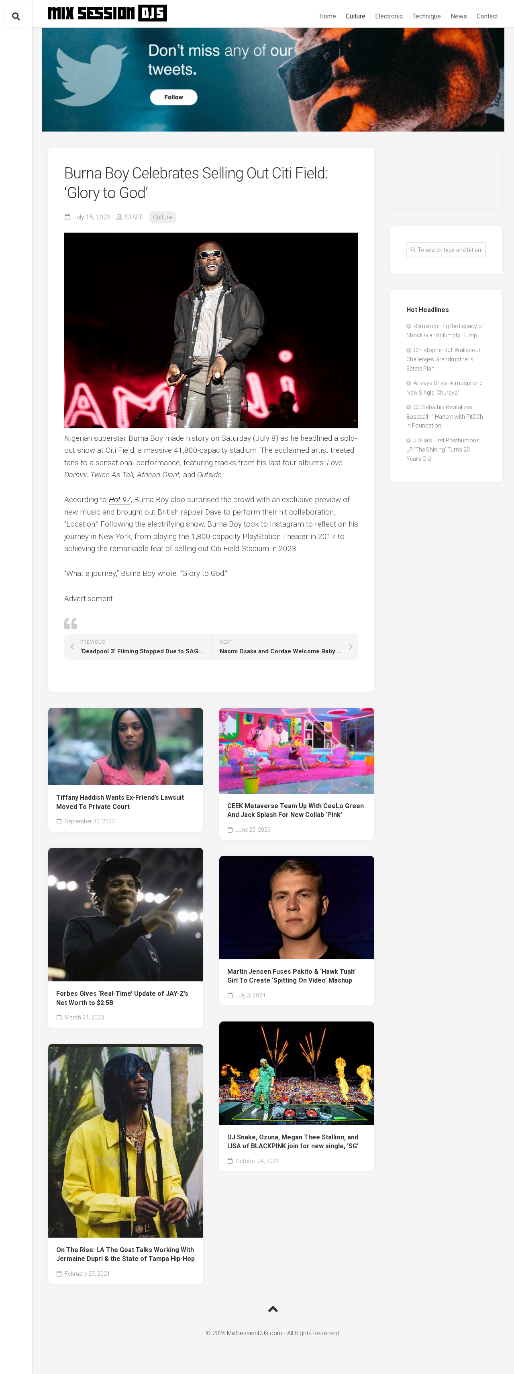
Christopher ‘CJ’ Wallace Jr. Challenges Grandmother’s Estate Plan (443, 359)
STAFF (134, 217)
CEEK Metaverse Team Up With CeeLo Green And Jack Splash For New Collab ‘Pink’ (295, 810)
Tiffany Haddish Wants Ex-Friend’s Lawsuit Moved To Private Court (120, 802)
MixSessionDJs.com (254, 1333)
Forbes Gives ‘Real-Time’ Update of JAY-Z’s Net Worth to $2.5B (122, 998)
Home (327, 16)
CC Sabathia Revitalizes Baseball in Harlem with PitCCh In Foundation (444, 416)
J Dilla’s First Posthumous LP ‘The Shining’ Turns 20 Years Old (442, 449)
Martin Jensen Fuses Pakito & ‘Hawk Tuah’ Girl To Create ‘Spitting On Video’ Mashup (291, 976)
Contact (487, 16)
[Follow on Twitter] (273, 80)
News (459, 16)
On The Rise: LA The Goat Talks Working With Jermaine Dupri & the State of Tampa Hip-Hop (125, 1254)
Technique (426, 16)
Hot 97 (120, 499)
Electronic (389, 16)
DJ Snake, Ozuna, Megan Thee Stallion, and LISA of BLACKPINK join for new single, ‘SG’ (293, 1141)
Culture (355, 16)
